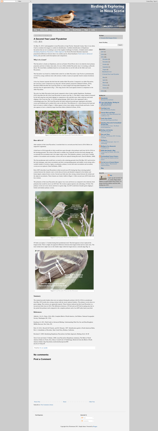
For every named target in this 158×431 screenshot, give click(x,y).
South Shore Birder (106, 118)
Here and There (105, 134)
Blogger (95, 426)
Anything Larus (105, 108)
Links (93, 30)
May (104, 77)
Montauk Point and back (107, 99)
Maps (86, 30)
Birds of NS (44, 30)
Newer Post (37, 401)
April (104, 80)
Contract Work (56, 30)
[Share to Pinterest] (41, 42)
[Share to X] (38, 42)
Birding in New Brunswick (108, 146)
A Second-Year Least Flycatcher (110, 74)
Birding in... (104, 140)
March (104, 82)
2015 (102, 57)
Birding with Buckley (107, 130)
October (105, 64)
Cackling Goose (105, 147)
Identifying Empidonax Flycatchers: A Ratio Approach (49, 51)
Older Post (92, 401)
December (105, 59)
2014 (102, 91)
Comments (86, 421)
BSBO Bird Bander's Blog (108, 150)
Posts (84, 418)
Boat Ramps (77, 30)
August (105, 69)
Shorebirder (104, 98)
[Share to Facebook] (40, 42)
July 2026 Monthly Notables (108, 109)
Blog (35, 30)
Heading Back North (106, 105)
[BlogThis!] (36, 42)
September (106, 67)
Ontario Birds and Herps (108, 112)
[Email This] (34, 42)
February (105, 85)
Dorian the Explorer (106, 131)
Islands (67, 30)
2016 (102, 54)
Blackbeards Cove (107, 71)
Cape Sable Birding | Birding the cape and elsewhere (110, 103)
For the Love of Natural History (110, 162)
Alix (111, 175)
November (105, 62)
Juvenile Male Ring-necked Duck (109, 120)
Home (64, 401)
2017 (102, 51)
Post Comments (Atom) (47, 404)
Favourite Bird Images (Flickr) (109, 38)
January (105, 87)
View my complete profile (106, 187)
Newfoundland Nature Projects (109, 156)
